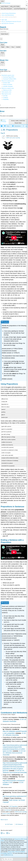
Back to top (3, 819)
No (9, 833)
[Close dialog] (1, 113)
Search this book (4, 29)
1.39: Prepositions (13, 806)
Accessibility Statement (6, 853)
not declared (8, 810)
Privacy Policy (11, 851)
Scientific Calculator (8, 86)
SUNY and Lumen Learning (13, 137)
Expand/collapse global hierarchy (2, 126)
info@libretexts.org (8, 855)
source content (6, 813)
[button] (5, 97)
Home (8, 126)
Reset (2, 44)
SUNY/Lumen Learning (20, 811)
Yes (4, 833)
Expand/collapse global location (26, 126)
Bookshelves (17, 126)
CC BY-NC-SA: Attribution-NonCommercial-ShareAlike (14, 753)
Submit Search (4, 34)
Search (3, 859)
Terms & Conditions (20, 851)
